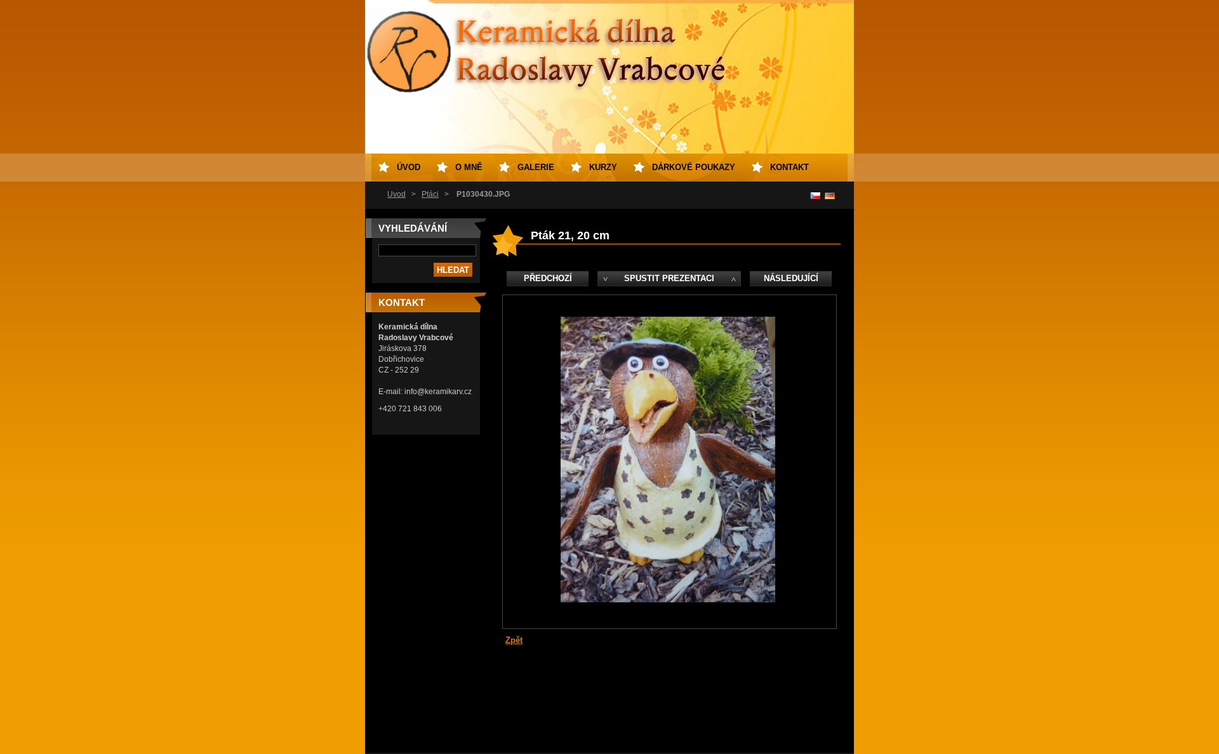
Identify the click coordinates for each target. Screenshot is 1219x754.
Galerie (535, 167)
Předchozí (548, 278)
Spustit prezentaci (669, 278)
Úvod (396, 194)
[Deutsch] (830, 195)
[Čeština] (815, 195)
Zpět (514, 640)
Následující (791, 278)
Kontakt (789, 167)
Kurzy (603, 167)
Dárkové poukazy (693, 167)
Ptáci (430, 194)
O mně (469, 167)
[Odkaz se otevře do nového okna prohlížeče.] (668, 599)
